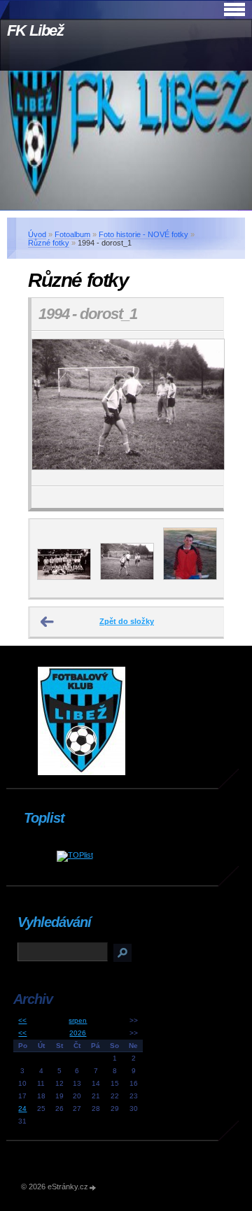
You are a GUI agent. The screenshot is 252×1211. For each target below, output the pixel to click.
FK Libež (35, 30)
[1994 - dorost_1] (127, 577)
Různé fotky (48, 243)
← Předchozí (47, 621)
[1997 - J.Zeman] (190, 577)
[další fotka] (200, 409)
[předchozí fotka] (54, 409)
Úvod (37, 234)
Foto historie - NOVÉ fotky (143, 234)
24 (22, 1108)
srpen (78, 1020)
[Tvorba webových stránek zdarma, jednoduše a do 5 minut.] (93, 1187)
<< (22, 1020)
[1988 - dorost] (64, 577)
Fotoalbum (72, 234)
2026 (77, 1033)
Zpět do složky (126, 621)
